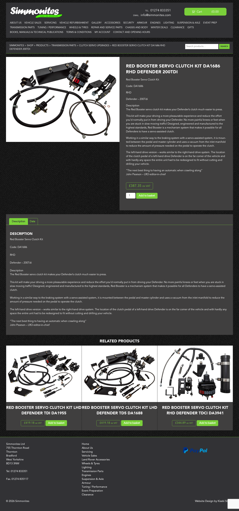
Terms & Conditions (79, 32)
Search (224, 47)
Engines (155, 23)
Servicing (50, 23)
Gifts (190, 27)
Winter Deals (159, 27)
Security (128, 23)
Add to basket (147, 195)
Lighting (168, 23)
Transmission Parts (22, 27)
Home (85, 444)
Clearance (178, 27)
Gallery (96, 23)
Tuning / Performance (52, 27)
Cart (207, 12)
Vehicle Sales (32, 23)
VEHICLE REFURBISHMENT (74, 23)
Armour (142, 23)
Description (18, 221)
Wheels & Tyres (78, 27)
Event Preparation (92, 491)
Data (32, 221)
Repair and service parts (106, 27)
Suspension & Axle (188, 23)
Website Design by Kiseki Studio (214, 501)
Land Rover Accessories (96, 459)
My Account (102, 32)
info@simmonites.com (156, 15)
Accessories (112, 23)
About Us (15, 23)
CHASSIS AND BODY (136, 27)
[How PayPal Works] (195, 452)
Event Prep (210, 23)
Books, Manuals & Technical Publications (36, 32)
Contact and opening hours (131, 32)
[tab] (18, 221)
